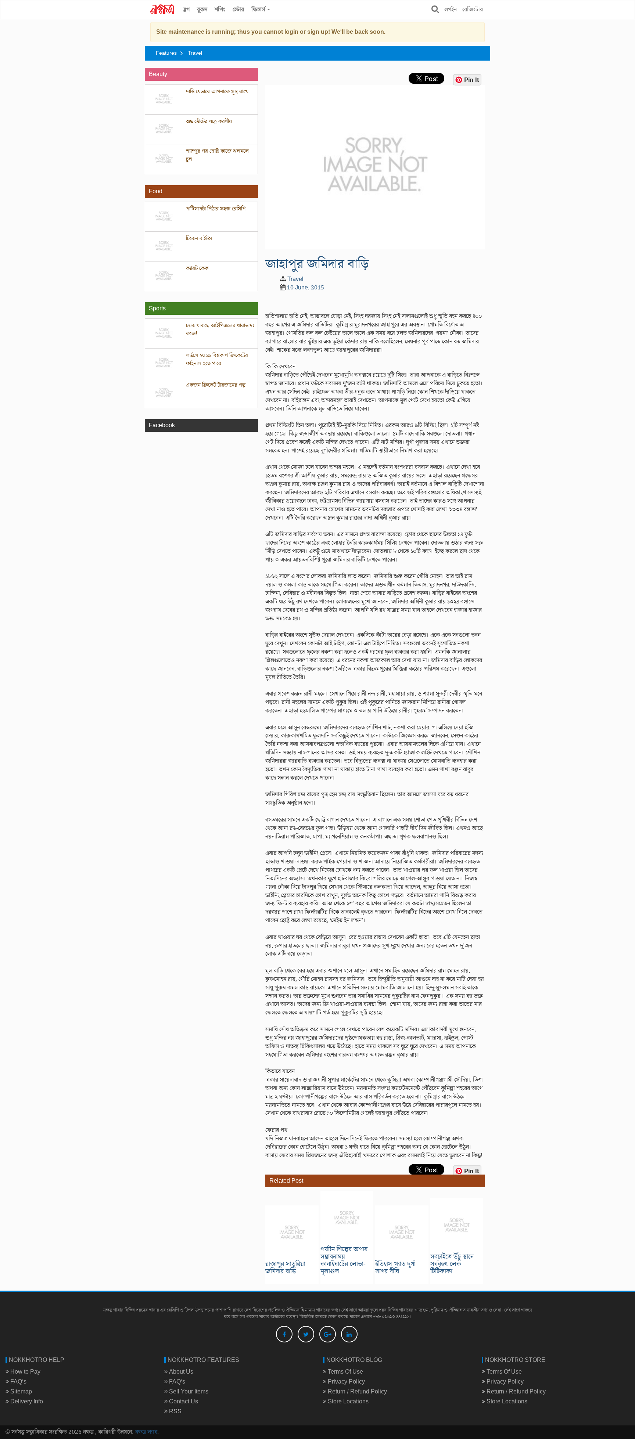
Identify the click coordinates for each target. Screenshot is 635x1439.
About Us (180, 1372)
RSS (175, 1411)
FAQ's (17, 1382)
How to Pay (24, 1372)
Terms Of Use (344, 1372)
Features (166, 53)
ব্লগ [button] (186, 10)
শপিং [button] (220, 10)
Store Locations (347, 1401)
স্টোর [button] (238, 10)
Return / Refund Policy (356, 1392)
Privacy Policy (345, 1382)
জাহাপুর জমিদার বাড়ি (317, 264)
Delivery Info (26, 1401)
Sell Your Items (188, 1392)
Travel (195, 53)
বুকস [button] (202, 10)
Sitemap (20, 1392)
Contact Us (183, 1401)
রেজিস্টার (472, 10)
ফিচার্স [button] (258, 10)
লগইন (450, 10)
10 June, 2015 (305, 288)
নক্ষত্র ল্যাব (146, 1432)
